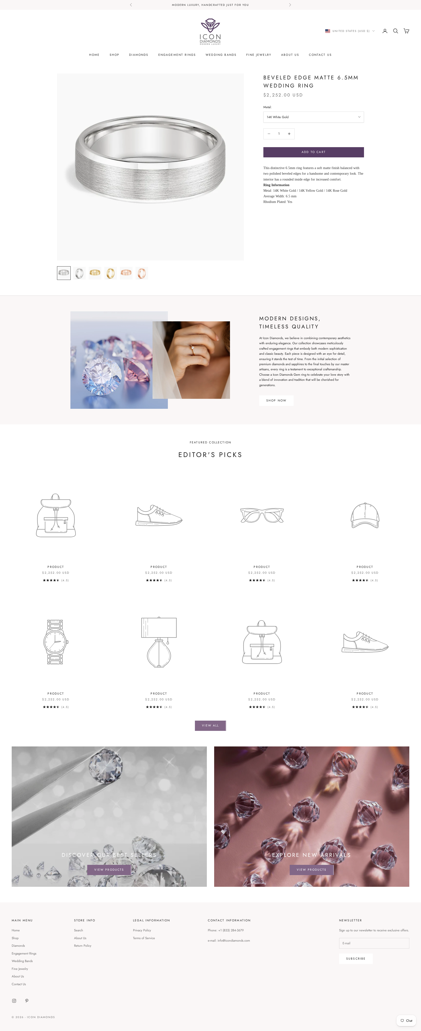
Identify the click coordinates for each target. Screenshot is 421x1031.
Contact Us (320, 55)
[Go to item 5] (126, 273)
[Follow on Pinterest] (26, 1000)
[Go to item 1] (64, 273)
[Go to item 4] (110, 273)
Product (56, 567)
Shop (115, 55)
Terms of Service (144, 938)
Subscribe (356, 958)
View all (210, 725)
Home (94, 55)
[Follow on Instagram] (14, 1000)
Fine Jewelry (258, 55)
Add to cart (314, 152)
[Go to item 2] (79, 273)
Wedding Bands (221, 55)
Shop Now (276, 400)
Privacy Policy (142, 930)
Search (78, 930)
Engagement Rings (177, 55)
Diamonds (138, 55)
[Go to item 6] (142, 273)
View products (109, 870)
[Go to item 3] (95, 273)
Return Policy (82, 945)
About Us (290, 55)
